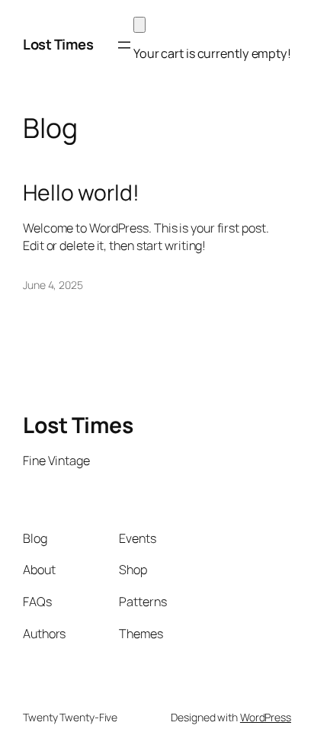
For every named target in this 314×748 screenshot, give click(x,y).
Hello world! (81, 193)
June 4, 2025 (53, 285)
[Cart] (139, 25)
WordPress (265, 717)
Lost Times (58, 44)
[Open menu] (124, 45)
